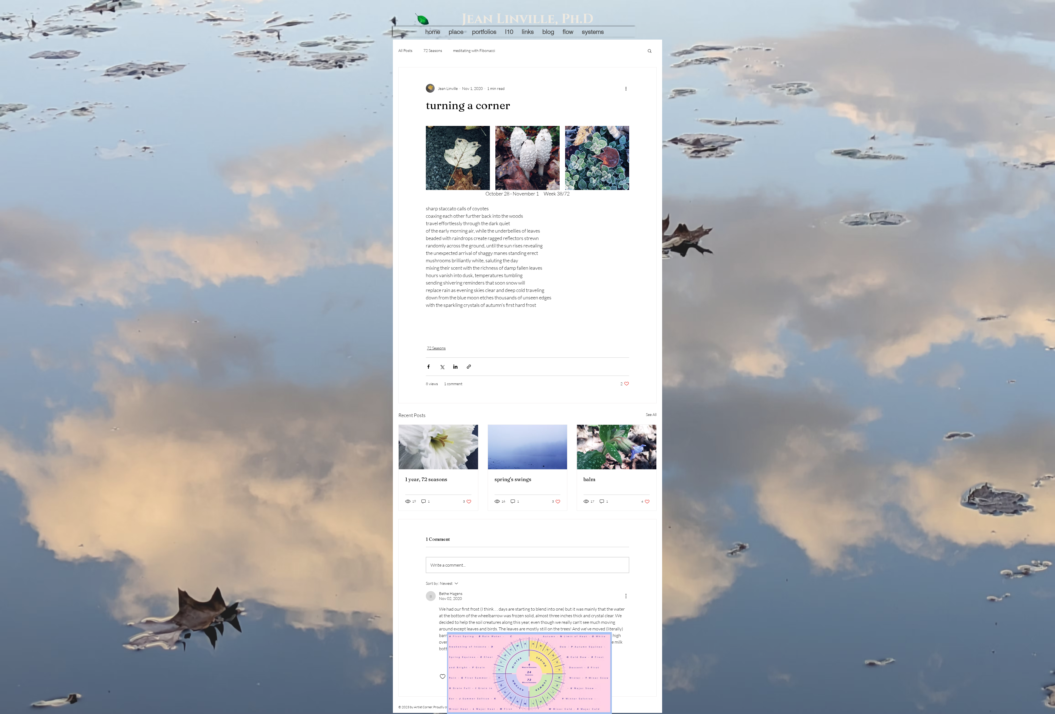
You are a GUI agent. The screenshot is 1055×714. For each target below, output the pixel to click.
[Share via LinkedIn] (455, 366)
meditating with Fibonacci (474, 50)
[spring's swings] (527, 447)
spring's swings (513, 479)
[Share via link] (468, 366)
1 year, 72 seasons (426, 479)
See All (651, 414)
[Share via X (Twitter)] (442, 366)
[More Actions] (626, 596)
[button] (649, 50)
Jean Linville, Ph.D (527, 19)
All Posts (405, 50)
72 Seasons (432, 50)
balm (589, 479)
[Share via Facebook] (428, 366)
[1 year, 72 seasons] (438, 447)
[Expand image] (458, 158)
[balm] (616, 447)
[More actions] (626, 88)
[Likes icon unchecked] (442, 676)
